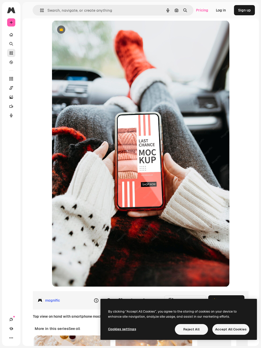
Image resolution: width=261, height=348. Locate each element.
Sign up (244, 10)
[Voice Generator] (11, 115)
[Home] (11, 35)
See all (74, 328)
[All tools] (11, 79)
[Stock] (11, 53)
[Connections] (11, 319)
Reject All (191, 329)
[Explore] (11, 62)
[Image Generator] (11, 97)
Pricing (202, 10)
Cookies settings (122, 329)
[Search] (11, 44)
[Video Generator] (11, 106)
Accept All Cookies (230, 329)
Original (84, 30)
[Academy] (11, 329)
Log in (221, 10)
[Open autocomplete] (40, 10)
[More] (11, 338)
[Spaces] (11, 88)
